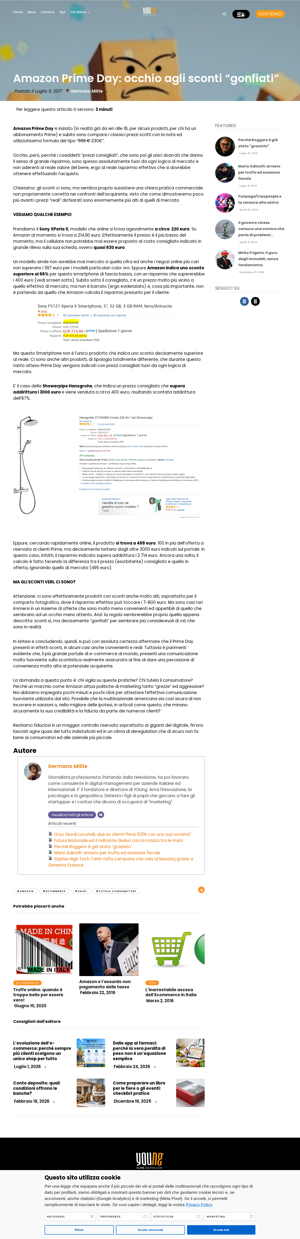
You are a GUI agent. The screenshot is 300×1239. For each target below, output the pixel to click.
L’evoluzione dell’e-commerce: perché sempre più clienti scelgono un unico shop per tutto (42, 1050)
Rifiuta (79, 1230)
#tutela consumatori (116, 891)
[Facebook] (244, 301)
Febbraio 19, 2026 (31, 1101)
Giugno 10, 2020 (29, 1006)
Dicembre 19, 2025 (132, 1101)
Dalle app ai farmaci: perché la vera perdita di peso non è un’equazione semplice (139, 1050)
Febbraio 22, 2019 (97, 993)
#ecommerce (54, 891)
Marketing (216, 1216)
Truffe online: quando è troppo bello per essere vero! (38, 995)
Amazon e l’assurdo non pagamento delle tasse (105, 984)
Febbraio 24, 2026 (131, 1067)
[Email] (101, 814)
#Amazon (25, 891)
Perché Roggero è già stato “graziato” (93, 847)
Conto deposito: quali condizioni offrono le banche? (36, 1088)
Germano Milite (87, 91)
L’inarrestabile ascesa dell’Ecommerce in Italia (171, 992)
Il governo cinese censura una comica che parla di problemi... (261, 228)
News (31, 12)
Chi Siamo (78, 12)
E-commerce (27, 983)
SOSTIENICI (270, 14)
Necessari (56, 1216)
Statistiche (164, 1216)
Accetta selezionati (150, 1230)
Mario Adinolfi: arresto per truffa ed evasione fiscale (107, 853)
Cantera (47, 12)
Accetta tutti (221, 1230)
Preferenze (110, 1216)
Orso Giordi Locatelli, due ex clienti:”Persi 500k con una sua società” (122, 834)
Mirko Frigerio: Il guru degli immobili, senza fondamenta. (258, 259)
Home (18, 12)
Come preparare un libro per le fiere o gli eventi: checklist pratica (139, 1088)
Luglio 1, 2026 (27, 1067)
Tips (62, 12)
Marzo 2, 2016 (159, 1001)
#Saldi (81, 891)
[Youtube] (255, 301)
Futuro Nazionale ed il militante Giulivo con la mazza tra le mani (118, 840)
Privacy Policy (199, 1204)
